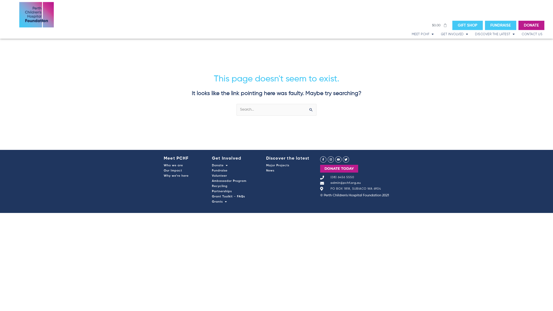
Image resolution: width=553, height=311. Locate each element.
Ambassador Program (229, 180)
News (270, 170)
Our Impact (173, 170)
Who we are (173, 165)
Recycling (219, 186)
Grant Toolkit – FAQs (228, 196)
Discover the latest (492, 34)
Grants (217, 201)
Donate (218, 165)
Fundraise (219, 170)
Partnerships (222, 191)
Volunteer (219, 175)
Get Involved (452, 34)
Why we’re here (176, 175)
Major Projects (277, 165)
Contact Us (532, 34)
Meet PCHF (421, 34)
